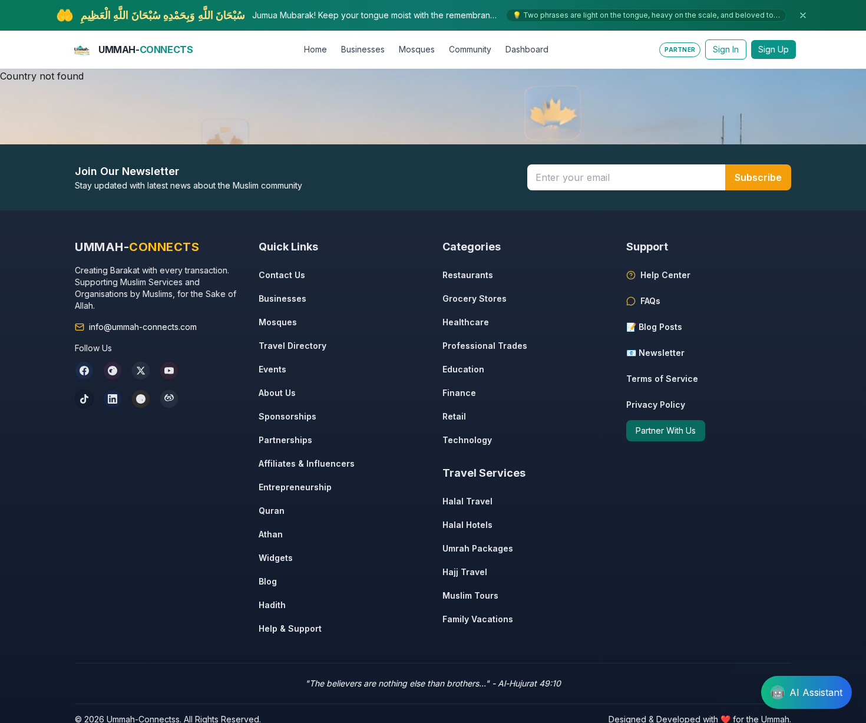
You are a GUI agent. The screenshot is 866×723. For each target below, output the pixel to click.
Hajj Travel (464, 572)
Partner (680, 49)
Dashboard (526, 49)
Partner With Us (666, 430)
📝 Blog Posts (654, 327)
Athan (271, 534)
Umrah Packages (477, 548)
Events (272, 369)
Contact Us (282, 275)
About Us (277, 393)
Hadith (272, 605)
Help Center (665, 275)
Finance (459, 393)
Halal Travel (467, 501)
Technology (467, 440)
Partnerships (285, 440)
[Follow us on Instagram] (112, 370)
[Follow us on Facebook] (84, 370)
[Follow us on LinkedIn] (112, 398)
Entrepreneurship (295, 487)
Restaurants (467, 275)
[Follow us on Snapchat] (140, 398)
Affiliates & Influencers (307, 463)
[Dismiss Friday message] (803, 15)
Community (470, 49)
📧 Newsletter (655, 353)
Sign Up (773, 49)
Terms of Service (662, 379)
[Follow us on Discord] (169, 398)
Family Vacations (477, 619)
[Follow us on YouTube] (169, 370)
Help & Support (290, 628)
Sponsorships (287, 416)
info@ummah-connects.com (143, 327)
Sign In (726, 49)
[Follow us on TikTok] (84, 398)
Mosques (417, 49)
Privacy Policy (655, 405)
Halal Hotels (467, 525)
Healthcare (465, 322)
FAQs (650, 301)
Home (315, 49)
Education (463, 369)
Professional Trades (484, 346)
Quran (272, 511)
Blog (268, 581)
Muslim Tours (470, 595)
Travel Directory (292, 346)
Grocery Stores (474, 298)
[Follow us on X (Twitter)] (140, 370)
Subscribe (758, 177)
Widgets (276, 558)
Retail (454, 416)
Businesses (363, 49)
